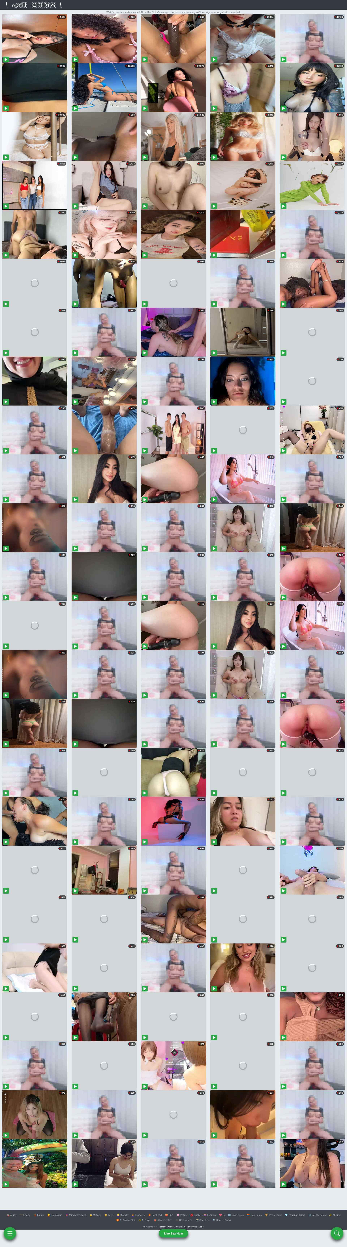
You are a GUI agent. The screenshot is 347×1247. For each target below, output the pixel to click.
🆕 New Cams (236, 1214)
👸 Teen (108, 1214)
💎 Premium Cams (295, 1214)
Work (170, 1226)
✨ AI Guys (144, 1220)
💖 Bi (222, 1214)
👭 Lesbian (210, 1214)
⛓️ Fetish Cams (317, 1214)
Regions (162, 1226)
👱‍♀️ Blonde (122, 1214)
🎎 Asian (11, 1214)
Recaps (178, 1226)
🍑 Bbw (169, 1214)
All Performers (190, 1226)
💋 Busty (195, 1214)
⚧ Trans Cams (273, 1214)
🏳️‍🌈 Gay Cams (254, 1214)
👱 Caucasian (54, 1214)
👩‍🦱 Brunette (138, 1214)
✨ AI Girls (334, 1214)
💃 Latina (39, 1214)
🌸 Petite (182, 1214)
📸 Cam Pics (202, 1220)
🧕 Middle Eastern (75, 1214)
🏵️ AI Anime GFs (125, 1220)
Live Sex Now (173, 1233)
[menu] (10, 1233)
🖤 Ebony (25, 1214)
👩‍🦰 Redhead (155, 1214)
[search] (337, 1233)
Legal (201, 1226)
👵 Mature (95, 1214)
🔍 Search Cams (222, 1220)
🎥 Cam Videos (183, 1220)
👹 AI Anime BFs (163, 1220)
